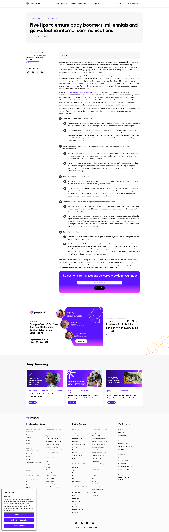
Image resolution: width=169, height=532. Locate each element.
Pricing (74, 458)
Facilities (74, 473)
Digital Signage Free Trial (99, 489)
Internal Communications (33, 479)
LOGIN (119, 3)
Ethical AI (120, 472)
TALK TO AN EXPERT (132, 3)
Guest (66, 55)
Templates (95, 495)
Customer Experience (98, 447)
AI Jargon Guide (50, 481)
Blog (44, 18)
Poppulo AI (29, 435)
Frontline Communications (53, 444)
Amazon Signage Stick (78, 444)
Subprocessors (122, 463)
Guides (48, 470)
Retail (74, 495)
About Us (120, 429)
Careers (120, 438)
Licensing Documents (124, 469)
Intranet (28, 456)
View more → (110, 335)
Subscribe (99, 288)
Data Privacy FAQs (123, 461)
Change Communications (53, 433)
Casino (74, 490)
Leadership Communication (53, 441)
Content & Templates (78, 436)
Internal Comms (76, 481)
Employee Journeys (31, 465)
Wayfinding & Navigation (98, 438)
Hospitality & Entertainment (80, 493)
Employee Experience (78, 3)
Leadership (121, 441)
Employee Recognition (98, 455)
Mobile (28, 459)
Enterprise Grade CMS (78, 433)
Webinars (48, 467)
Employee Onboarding (52, 447)
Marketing (75, 467)
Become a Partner (123, 443)
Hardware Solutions (77, 438)
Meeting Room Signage (98, 464)
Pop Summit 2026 (96, 487)
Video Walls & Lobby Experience (100, 436)
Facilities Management (98, 450)
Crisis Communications (52, 438)
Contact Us (121, 449)
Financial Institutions (77, 509)
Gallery (94, 492)
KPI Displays (95, 433)
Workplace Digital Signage (33, 462)
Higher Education (77, 507)
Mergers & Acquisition (52, 452)
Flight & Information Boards (99, 452)
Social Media (95, 461)
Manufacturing (76, 501)
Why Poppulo (95, 3)
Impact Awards (122, 435)
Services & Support (51, 484)
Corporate (75, 512)
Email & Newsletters (32, 454)
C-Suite (28, 487)
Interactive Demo (51, 475)
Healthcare (75, 498)
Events (48, 464)
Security (28, 443)
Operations (75, 470)
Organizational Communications (55, 436)
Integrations (29, 440)
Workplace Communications (99, 441)
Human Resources (31, 482)
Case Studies (49, 473)
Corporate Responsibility (125, 466)
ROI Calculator (50, 478)
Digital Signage (60, 3)
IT (26, 484)
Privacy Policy (122, 458)
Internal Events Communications (55, 450)
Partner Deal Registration (125, 446)
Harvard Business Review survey (78, 92)
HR (73, 478)
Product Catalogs (96, 458)
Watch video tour (33, 63)
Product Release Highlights (53, 487)
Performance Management (99, 444)
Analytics (28, 437)
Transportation (76, 504)
